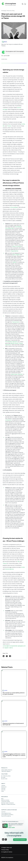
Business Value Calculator (7, 803)
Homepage (3, 10)
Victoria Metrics (9, 569)
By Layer (3, 777)
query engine (16, 254)
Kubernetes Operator (17, 374)
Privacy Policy (5, 849)
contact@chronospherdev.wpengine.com (14, 646)
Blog (13, 10)
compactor (8, 420)
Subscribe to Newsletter (20, 839)
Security (3, 789)
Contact (3, 811)
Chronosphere (9, 857)
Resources (9, 10)
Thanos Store (15, 322)
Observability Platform (6, 770)
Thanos (9, 126)
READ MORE (11, 827)
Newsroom (3, 787)
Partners (3, 788)
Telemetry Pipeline (5, 771)
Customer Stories (5, 801)
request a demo (8, 648)
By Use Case (4, 778)
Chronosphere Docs (6, 813)
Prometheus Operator (11, 341)
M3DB (14, 262)
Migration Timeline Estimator (8, 804)
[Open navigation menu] (25, 4)
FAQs (2, 791)
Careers (3, 785)
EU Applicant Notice (6, 852)
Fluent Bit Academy (6, 816)
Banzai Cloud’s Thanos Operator (14, 344)
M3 (3, 126)
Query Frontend (16, 246)
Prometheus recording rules (13, 227)
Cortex (23, 124)
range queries (14, 251)
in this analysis (13, 207)
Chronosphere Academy (7, 814)
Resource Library (5, 800)
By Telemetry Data (5, 776)
